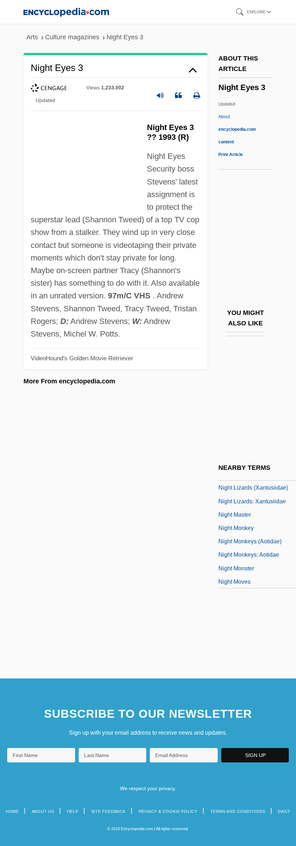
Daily (284, 811)
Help (72, 811)
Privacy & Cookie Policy (168, 811)
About (237, 129)
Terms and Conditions (237, 811)
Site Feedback (108, 811)
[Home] (66, 11)
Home (12, 811)
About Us (43, 811)
